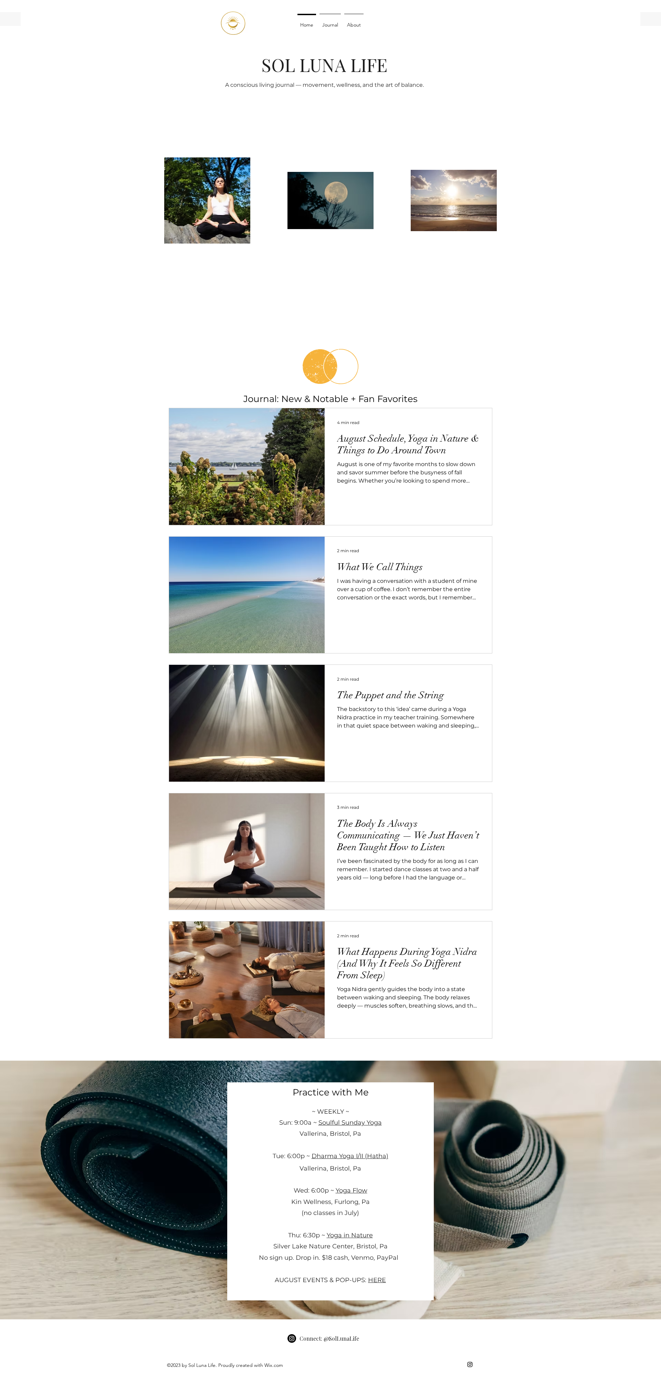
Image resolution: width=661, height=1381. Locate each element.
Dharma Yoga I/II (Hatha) (350, 1156)
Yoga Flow (351, 1190)
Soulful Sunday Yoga (350, 1122)
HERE (377, 1280)
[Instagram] (291, 1338)
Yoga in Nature (350, 1235)
